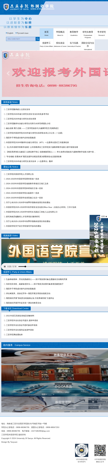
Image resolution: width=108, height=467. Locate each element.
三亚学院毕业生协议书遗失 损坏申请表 (22, 320)
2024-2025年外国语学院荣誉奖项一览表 (22, 179)
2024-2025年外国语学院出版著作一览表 (22, 193)
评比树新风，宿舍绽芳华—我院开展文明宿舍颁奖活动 (28, 293)
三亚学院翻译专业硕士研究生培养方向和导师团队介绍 (28, 123)
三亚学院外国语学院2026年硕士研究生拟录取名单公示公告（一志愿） (35, 133)
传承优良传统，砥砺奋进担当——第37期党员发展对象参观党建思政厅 (34, 284)
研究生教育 (88, 34)
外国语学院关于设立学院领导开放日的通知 (23, 226)
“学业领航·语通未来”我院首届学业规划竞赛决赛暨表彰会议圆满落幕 (34, 156)
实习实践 (74, 44)
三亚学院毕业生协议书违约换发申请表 (21, 325)
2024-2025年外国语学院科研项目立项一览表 (24, 188)
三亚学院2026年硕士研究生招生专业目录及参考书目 (27, 114)
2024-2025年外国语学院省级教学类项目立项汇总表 (27, 183)
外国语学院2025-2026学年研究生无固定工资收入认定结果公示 (32, 212)
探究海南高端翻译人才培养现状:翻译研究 (23, 217)
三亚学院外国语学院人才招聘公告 (20, 174)
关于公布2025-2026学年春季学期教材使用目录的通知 (28, 202)
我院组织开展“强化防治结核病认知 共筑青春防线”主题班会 (30, 298)
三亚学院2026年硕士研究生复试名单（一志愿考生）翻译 (29, 161)
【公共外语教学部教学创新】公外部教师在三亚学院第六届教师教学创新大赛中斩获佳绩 (42, 147)
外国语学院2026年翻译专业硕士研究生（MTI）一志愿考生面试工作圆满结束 (37, 142)
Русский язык (22, 33)
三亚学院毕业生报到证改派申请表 (20, 330)
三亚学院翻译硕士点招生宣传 (18, 109)
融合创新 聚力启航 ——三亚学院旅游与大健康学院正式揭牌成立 (32, 128)
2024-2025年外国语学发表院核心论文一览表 (24, 198)
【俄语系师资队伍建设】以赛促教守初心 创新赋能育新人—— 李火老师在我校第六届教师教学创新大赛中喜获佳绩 (51, 152)
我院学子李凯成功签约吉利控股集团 (21, 138)
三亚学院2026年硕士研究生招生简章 (21, 119)
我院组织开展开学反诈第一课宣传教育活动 (23, 303)
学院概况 (60, 33)
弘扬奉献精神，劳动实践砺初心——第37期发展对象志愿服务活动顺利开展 (36, 279)
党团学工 (46, 44)
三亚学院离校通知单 (14, 335)
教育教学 (74, 33)
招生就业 (60, 44)
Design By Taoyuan (9, 442)
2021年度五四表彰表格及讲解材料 (20, 316)
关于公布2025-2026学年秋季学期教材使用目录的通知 (28, 221)
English (10, 33)
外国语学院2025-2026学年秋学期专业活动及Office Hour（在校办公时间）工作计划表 (41, 207)
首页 (46, 33)
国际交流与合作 (88, 46)
